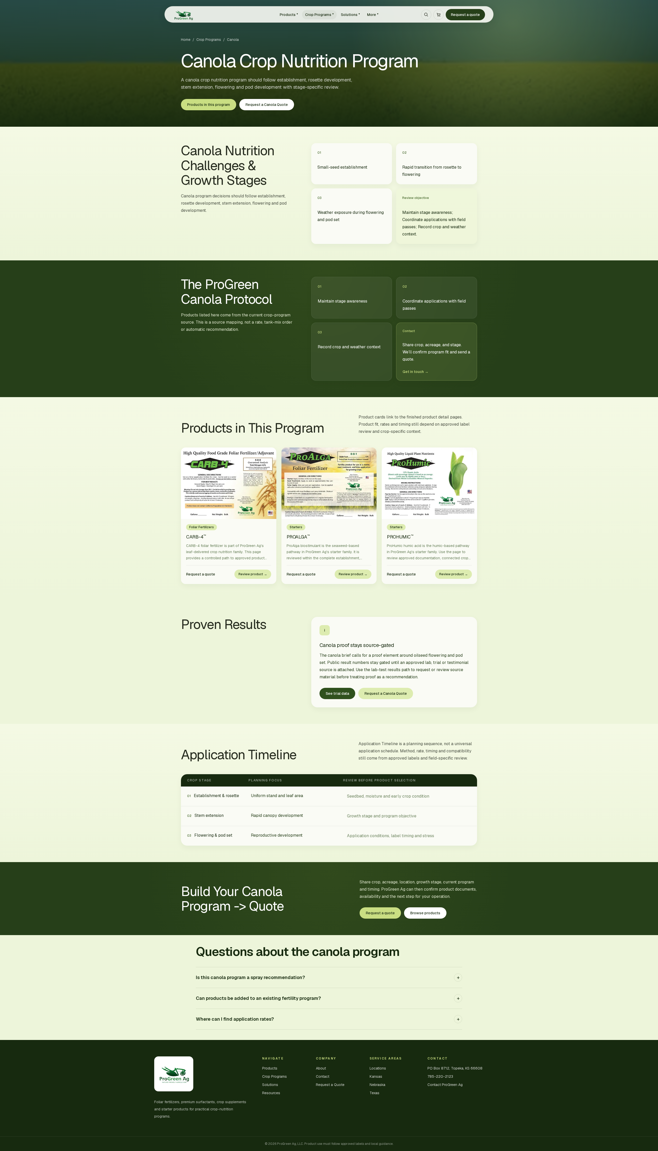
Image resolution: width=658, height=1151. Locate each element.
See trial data (337, 693)
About (321, 1068)
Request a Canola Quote (266, 104)
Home (185, 39)
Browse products (425, 913)
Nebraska (377, 1084)
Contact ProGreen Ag (445, 1084)
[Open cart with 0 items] (438, 15)
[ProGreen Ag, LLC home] (221, 14)
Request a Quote (330, 1084)
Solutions (350, 14)
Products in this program (208, 104)
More (372, 14)
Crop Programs (319, 14)
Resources (271, 1093)
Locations (378, 1068)
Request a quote (465, 14)
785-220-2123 (440, 1076)
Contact (322, 1076)
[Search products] (426, 15)
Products (289, 14)
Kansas (376, 1076)
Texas (374, 1093)
